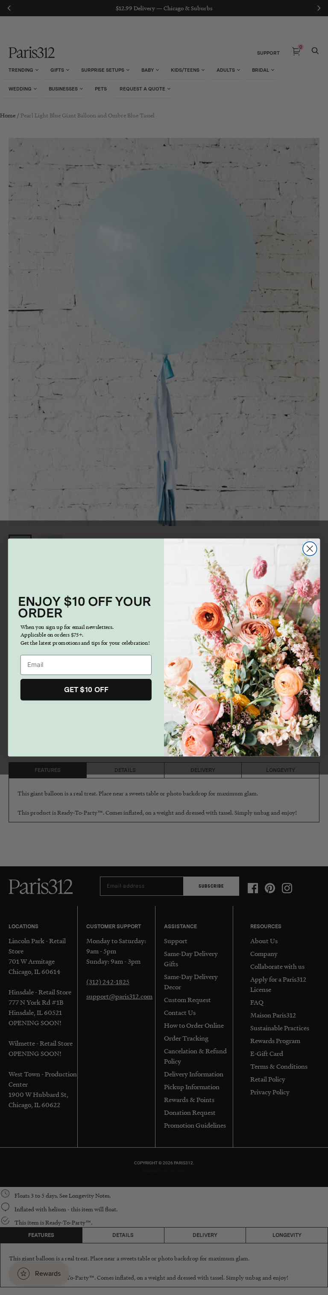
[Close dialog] (310, 549)
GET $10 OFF (86, 689)
